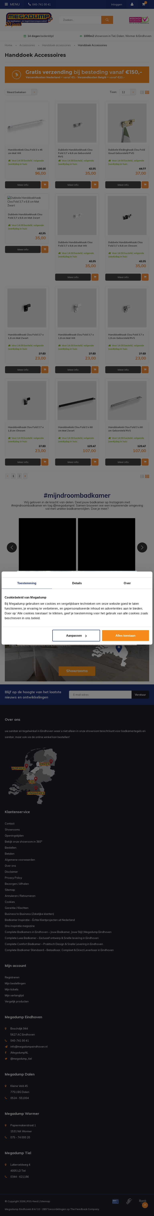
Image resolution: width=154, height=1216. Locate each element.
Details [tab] (77, 583)
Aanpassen (74, 635)
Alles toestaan (125, 635)
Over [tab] (127, 583)
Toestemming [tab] (26, 583)
